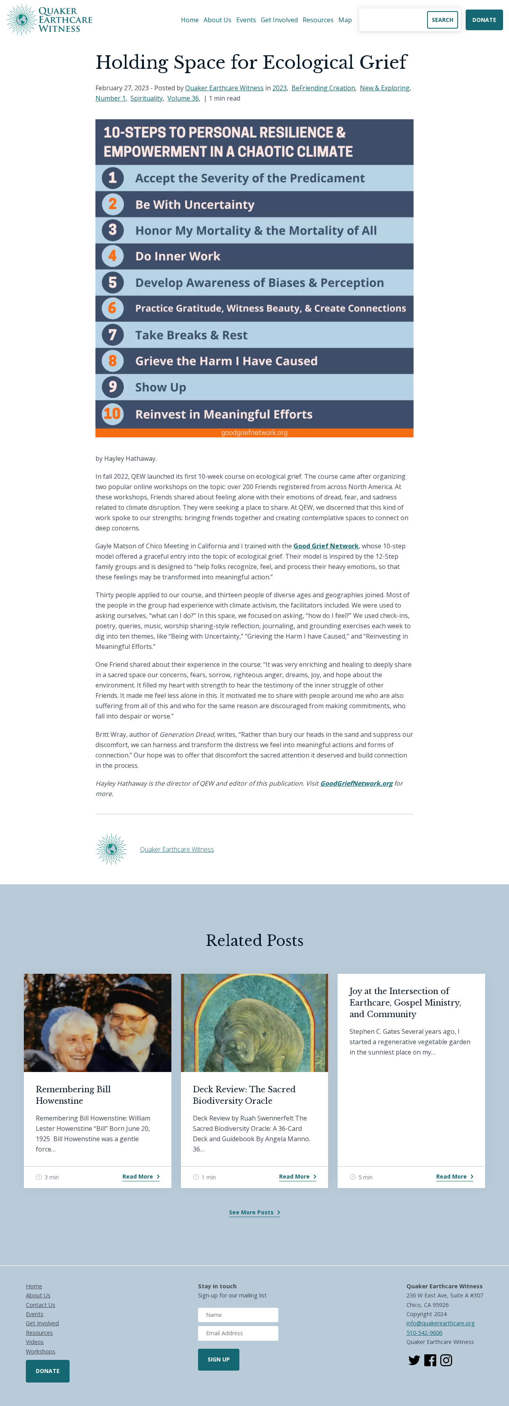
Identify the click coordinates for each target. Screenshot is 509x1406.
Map (345, 20)
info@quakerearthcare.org (440, 1323)
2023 (279, 88)
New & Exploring (385, 88)
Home (190, 20)
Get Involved (279, 20)
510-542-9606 (424, 1332)
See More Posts (251, 1212)
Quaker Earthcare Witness (224, 88)
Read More (137, 1176)
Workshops (40, 1351)
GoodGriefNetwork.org (356, 783)
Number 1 (110, 98)
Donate (484, 19)
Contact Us (40, 1305)
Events (246, 20)
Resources (318, 20)
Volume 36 (183, 98)
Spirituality (146, 98)
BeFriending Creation (323, 88)
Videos (35, 1342)
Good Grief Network (326, 546)
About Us (217, 20)
